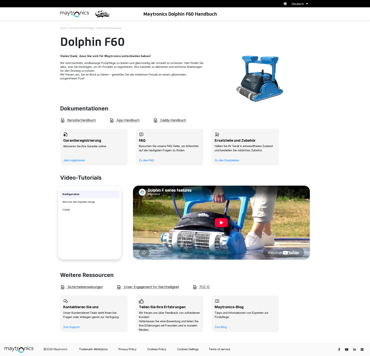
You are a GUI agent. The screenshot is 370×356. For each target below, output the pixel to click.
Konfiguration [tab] (70, 194)
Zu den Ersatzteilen (227, 160)
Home (63, 28)
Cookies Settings (188, 349)
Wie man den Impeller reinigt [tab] (78, 201)
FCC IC (204, 287)
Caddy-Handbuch (172, 120)
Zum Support (71, 327)
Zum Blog (221, 327)
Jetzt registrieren (74, 160)
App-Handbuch (128, 120)
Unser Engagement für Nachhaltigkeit (151, 287)
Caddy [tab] (66, 209)
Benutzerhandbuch (81, 120)
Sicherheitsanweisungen (84, 287)
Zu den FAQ (146, 160)
